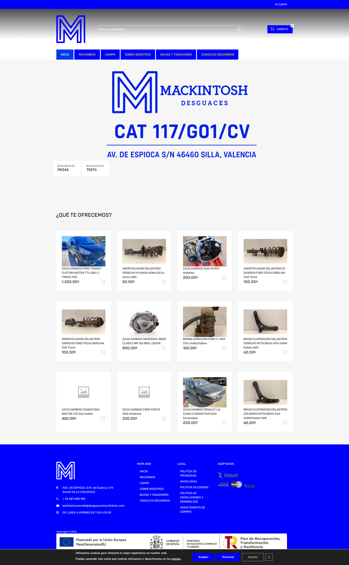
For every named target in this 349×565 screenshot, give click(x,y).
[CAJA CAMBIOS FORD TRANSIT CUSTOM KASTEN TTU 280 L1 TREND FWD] (83, 251)
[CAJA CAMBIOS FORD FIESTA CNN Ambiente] (144, 392)
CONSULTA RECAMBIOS (217, 54)
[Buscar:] (170, 29)
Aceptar (203, 557)
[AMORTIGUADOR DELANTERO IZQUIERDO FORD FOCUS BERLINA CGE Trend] (265, 251)
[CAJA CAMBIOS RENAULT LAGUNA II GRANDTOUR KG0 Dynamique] (205, 392)
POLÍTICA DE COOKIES (194, 487)
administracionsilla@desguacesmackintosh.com (93, 505)
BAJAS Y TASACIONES (176, 54)
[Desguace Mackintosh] (70, 29)
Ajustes (253, 557)
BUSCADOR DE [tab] (66, 168)
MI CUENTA (281, 4)
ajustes (176, 559)
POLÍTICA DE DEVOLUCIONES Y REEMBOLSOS (191, 497)
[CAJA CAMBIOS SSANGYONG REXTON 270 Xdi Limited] (83, 392)
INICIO (65, 54)
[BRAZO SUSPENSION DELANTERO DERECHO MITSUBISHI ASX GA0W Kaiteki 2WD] (265, 321)
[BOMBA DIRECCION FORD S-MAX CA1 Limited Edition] (205, 322)
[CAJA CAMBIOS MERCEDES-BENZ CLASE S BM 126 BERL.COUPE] (144, 322)
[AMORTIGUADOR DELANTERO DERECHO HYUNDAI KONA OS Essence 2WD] (144, 251)
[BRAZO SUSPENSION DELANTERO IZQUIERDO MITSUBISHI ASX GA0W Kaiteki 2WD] (265, 392)
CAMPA (110, 54)
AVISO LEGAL (188, 481)
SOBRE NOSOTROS (138, 54)
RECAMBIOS (87, 54)
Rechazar (228, 557)
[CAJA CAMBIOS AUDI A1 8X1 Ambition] (205, 251)
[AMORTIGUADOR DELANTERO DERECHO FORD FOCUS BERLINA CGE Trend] (83, 321)
